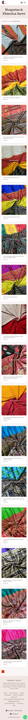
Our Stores (14, 697)
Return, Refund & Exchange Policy (14, 699)
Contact (22, 693)
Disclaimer (8, 695)
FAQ (14, 705)
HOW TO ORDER (18, 695)
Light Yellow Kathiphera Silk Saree (12, 97)
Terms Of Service (10, 703)
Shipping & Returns (14, 701)
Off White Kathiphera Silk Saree (11, 177)
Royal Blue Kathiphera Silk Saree (11, 217)
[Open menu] (21, 2)
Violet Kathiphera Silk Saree (10, 297)
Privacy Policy (13, 693)
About (5, 693)
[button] (25, 717)
